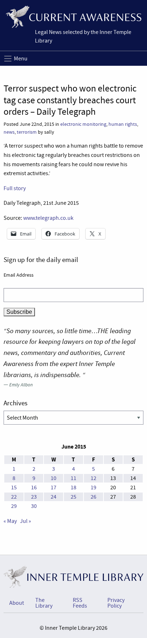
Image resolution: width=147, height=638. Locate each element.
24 (53, 496)
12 (93, 478)
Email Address (19, 275)
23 (34, 496)
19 (93, 487)
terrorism (27, 132)
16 (34, 487)
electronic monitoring (83, 124)
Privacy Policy (116, 603)
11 (73, 478)
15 (14, 487)
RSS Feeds (80, 603)
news (9, 132)
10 (53, 478)
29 (14, 506)
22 (14, 496)
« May (10, 521)
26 (93, 496)
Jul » (25, 521)
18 (73, 487)
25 (73, 496)
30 (34, 506)
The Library (43, 603)
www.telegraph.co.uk (48, 218)
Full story (15, 188)
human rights (122, 124)
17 (53, 487)
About (16, 603)
